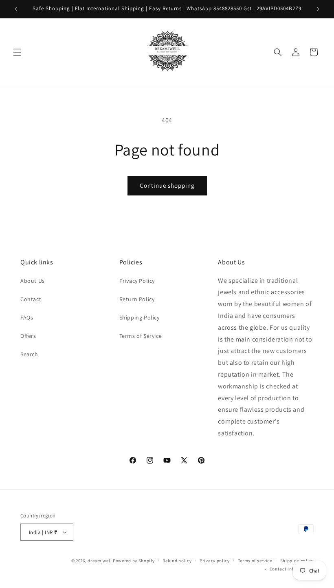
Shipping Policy (139, 317)
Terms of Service (140, 335)
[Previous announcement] (16, 9)
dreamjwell (100, 561)
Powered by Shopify (134, 561)
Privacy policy (215, 561)
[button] (17, 52)
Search (29, 354)
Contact (30, 299)
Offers (28, 335)
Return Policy (137, 299)
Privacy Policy (137, 280)
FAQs (26, 317)
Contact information (292, 569)
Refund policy (177, 561)
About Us (32, 280)
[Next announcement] (318, 9)
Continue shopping (167, 185)
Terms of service (255, 561)
